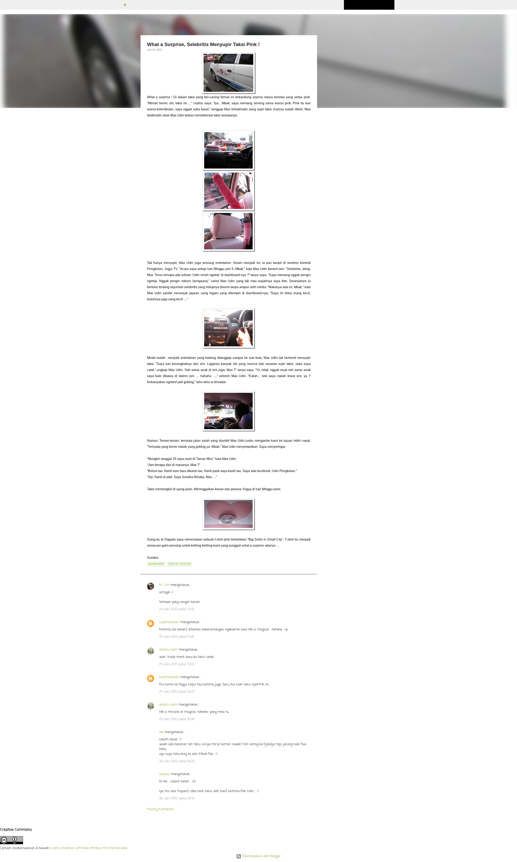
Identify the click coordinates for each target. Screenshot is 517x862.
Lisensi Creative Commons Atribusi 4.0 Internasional (88, 848)
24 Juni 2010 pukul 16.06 (177, 719)
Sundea (164, 774)
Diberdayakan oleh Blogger (261, 856)
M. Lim (164, 585)
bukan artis (156, 564)
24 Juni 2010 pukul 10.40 (176, 609)
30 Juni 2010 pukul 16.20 (177, 761)
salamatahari (169, 622)
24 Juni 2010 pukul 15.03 (176, 691)
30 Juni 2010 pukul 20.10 (177, 798)
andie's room (168, 649)
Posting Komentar (160, 809)
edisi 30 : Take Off (179, 564)
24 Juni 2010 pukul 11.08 (176, 636)
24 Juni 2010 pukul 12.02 (176, 664)
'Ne (161, 732)
